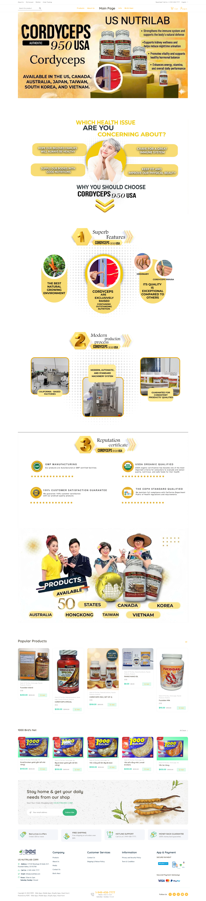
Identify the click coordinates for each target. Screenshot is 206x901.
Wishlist (38, 2)
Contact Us (56, 869)
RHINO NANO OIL (131, 676)
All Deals (183, 730)
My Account (29, 2)
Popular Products (63, 699)
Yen (39, 760)
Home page (34, 683)
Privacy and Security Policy (131, 857)
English (184, 2)
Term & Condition (128, 861)
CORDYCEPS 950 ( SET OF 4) (100, 697)
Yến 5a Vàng (164, 765)
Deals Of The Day (25, 683)
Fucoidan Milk (164, 700)
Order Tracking (47, 2)
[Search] (40, 8)
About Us (21, 2)
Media (55, 865)
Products (28, 685)
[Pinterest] (182, 894)
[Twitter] (174, 894)
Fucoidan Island (26, 688)
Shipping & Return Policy (96, 861)
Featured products (71, 697)
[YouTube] (186, 894)
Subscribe (69, 812)
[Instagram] (178, 894)
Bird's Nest (56, 873)
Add (43, 695)
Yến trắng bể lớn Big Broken (101, 763)
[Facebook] (170, 894)
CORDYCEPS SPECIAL (63, 702)
